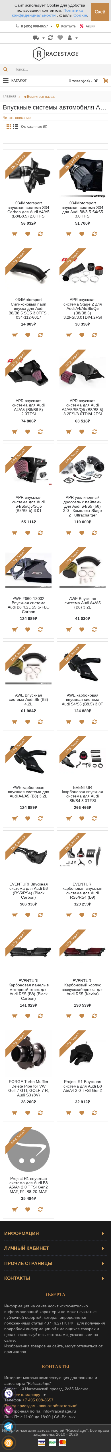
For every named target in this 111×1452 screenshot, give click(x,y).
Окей (100, 11)
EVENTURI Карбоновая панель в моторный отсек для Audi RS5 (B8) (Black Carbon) (29, 989)
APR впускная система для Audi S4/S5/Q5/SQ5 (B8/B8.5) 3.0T (28, 504)
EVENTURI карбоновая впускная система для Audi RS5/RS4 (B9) (82, 890)
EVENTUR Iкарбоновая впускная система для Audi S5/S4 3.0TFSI (82, 794)
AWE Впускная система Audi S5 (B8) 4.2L (28, 699)
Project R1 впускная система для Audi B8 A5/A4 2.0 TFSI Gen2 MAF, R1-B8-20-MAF (28, 1185)
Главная (9, 96)
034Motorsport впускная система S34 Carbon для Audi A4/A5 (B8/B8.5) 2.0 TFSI (28, 209)
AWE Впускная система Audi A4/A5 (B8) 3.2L (83, 603)
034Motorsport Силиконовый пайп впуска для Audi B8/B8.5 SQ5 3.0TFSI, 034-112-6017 (29, 308)
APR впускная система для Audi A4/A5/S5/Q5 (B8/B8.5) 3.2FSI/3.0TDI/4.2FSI (82, 407)
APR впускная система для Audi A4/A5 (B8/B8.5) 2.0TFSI (28, 407)
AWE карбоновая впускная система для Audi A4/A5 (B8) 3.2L (28, 792)
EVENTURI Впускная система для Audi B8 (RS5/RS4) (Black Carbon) (28, 890)
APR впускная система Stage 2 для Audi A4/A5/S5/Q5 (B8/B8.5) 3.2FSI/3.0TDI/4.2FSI (82, 308)
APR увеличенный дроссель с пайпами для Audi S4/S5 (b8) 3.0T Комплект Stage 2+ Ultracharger (82, 506)
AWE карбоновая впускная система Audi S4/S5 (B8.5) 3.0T (82, 699)
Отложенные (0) (34, 127)
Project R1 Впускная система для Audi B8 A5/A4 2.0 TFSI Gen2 (82, 1086)
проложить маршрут (23, 1394)
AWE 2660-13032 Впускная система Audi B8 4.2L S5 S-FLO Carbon (29, 605)
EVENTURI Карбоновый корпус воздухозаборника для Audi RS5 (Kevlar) (83, 987)
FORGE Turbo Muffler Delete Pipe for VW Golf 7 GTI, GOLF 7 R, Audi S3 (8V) (28, 1088)
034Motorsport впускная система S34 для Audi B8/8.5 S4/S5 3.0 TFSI (82, 209)
